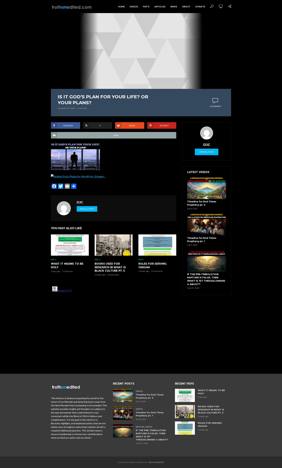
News (173, 6)
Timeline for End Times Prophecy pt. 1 (201, 240)
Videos (134, 6)
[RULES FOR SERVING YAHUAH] (157, 245)
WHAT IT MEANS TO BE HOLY (67, 265)
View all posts (87, 209)
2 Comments (113, 274)
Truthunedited (156, 462)
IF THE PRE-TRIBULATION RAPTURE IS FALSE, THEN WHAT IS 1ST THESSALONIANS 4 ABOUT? (206, 279)
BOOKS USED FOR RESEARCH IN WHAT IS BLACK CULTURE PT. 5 (110, 267)
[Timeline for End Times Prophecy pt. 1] (206, 225)
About (186, 6)
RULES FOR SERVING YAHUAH (152, 265)
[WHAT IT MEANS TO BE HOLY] (70, 245)
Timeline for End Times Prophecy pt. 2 (201, 203)
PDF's (53, 259)
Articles (159, 6)
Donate (200, 6)
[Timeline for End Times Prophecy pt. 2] (206, 188)
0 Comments (157, 271)
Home (121, 6)
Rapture (140, 427)
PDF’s (146, 6)
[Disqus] (113, 326)
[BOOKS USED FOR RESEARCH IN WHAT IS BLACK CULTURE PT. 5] (114, 245)
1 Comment (215, 106)
